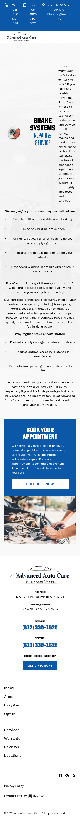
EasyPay (11, 705)
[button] (72, 37)
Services (12, 730)
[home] (20, 37)
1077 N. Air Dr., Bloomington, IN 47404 (40, 596)
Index (9, 688)
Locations (13, 755)
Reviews (11, 747)
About (9, 696)
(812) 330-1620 (40, 627)
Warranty (12, 738)
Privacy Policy (14, 786)
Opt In (9, 713)
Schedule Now (40, 484)
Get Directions (40, 665)
